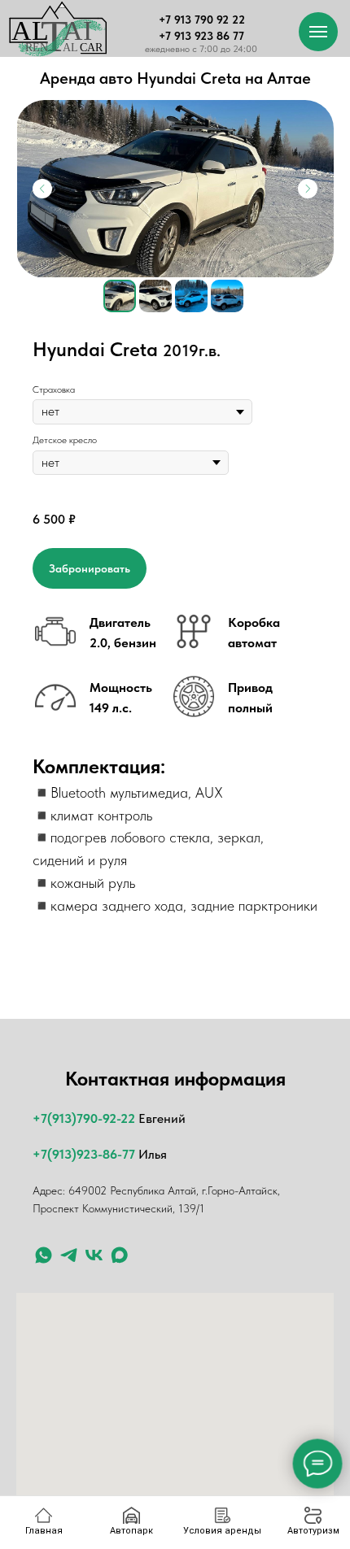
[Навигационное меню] (318, 31)
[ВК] (94, 1255)
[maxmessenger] (119, 1255)
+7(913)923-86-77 (84, 1154)
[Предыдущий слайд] (42, 188)
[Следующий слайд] (307, 188)
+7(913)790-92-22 (84, 1118)
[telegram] (69, 1255)
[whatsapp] (43, 1255)
